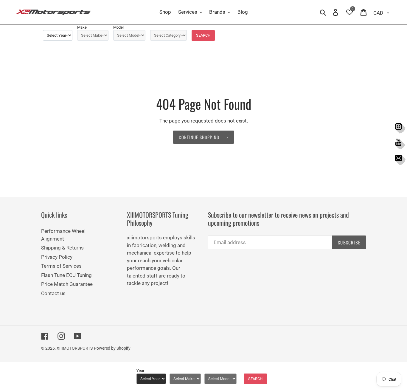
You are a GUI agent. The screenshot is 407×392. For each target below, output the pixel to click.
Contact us (53, 293)
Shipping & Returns (62, 248)
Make (82, 27)
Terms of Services (61, 266)
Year (140, 370)
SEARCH (203, 35)
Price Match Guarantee (67, 284)
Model (118, 27)
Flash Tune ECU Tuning (66, 275)
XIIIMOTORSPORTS (75, 348)
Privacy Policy (56, 257)
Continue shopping (199, 137)
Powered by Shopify (112, 348)
